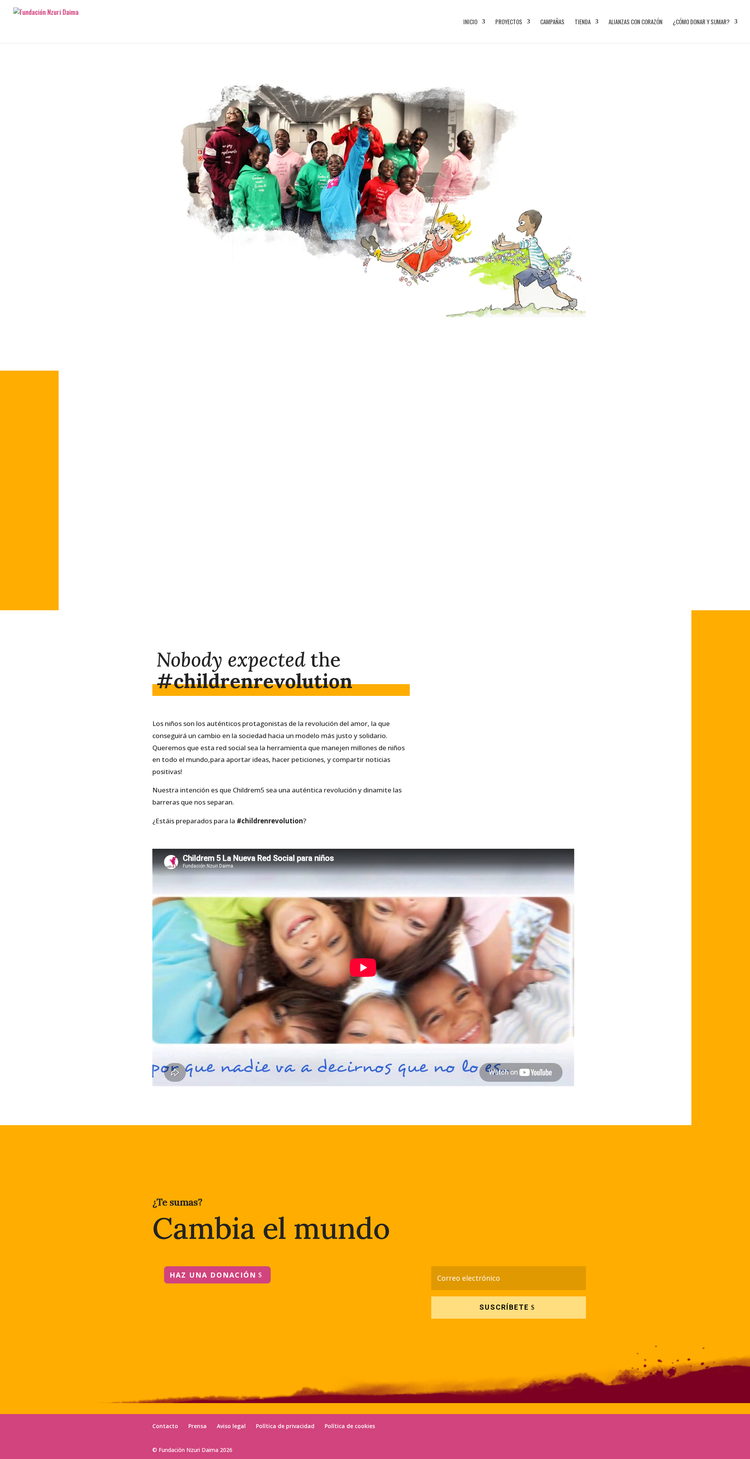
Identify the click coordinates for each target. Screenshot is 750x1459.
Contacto (165, 1426)
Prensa (197, 1426)
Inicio (470, 22)
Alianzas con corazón (635, 22)
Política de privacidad (285, 1426)
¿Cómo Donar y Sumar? (701, 22)
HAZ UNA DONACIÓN (213, 1275)
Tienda (583, 22)
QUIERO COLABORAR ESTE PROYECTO (493, 557)
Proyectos (508, 22)
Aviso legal (231, 1426)
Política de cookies (350, 1426)
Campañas (552, 22)
